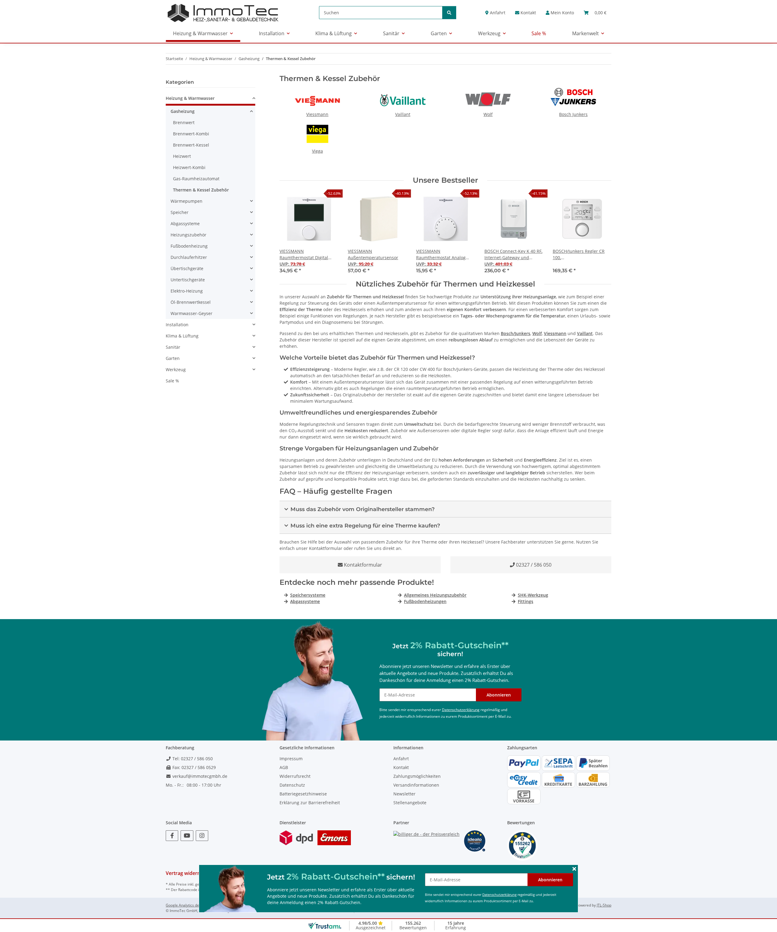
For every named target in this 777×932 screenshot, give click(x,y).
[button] (560, 12)
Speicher (179, 212)
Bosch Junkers (573, 114)
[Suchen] (449, 12)
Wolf (488, 114)
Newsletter (404, 794)
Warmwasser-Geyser (191, 313)
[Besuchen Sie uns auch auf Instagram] (202, 835)
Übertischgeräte (187, 268)
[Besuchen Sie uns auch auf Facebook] (172, 835)
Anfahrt (497, 12)
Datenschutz (292, 785)
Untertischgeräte (188, 280)
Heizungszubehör (188, 235)
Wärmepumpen (186, 201)
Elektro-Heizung (187, 291)
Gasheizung (183, 111)
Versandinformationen (416, 785)
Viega (317, 151)
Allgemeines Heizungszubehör (435, 595)
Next (601, 233)
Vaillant (402, 114)
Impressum (291, 758)
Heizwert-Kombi (189, 167)
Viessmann (317, 114)
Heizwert (182, 156)
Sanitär (173, 347)
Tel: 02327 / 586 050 (192, 758)
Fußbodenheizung (189, 246)
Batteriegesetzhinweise (303, 794)
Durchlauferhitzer (189, 257)
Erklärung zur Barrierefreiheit (310, 802)
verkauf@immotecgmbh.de (199, 776)
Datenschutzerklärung (499, 894)
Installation (177, 324)
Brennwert (184, 122)
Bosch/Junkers (515, 333)
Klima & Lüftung (182, 336)
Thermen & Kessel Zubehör (201, 190)
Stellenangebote (409, 802)
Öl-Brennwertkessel (191, 302)
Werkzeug (176, 369)
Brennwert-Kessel (191, 145)
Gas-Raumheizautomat (196, 178)
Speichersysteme (307, 595)
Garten (173, 358)
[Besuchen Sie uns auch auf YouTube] (187, 835)
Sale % (172, 381)
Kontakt (527, 12)
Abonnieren (550, 880)
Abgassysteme (305, 601)
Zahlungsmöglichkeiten (417, 776)
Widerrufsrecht (295, 776)
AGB (284, 767)
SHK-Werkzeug (533, 595)
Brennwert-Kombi (191, 134)
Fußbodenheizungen (425, 601)
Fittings (525, 601)
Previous (290, 233)
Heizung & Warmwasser (190, 98)
